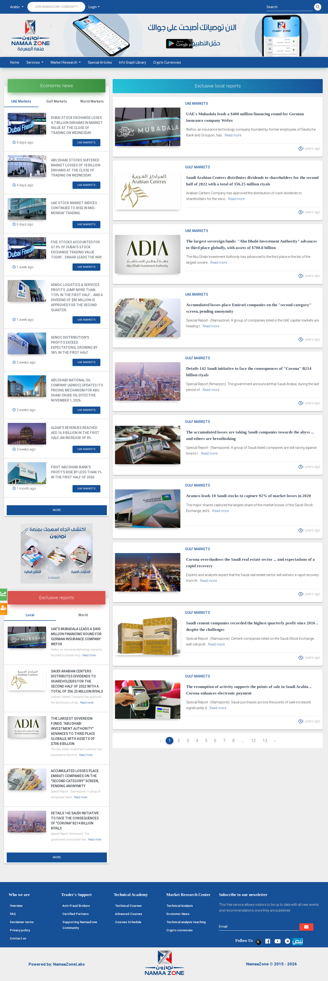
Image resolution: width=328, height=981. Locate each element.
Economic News (177, 914)
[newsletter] (306, 927)
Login (93, 7)
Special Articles (100, 62)
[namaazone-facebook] (268, 941)
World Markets (92, 101)
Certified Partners (75, 914)
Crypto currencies (179, 930)
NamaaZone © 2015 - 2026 (271, 964)
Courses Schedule (128, 922)
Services (33, 62)
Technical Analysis (179, 906)
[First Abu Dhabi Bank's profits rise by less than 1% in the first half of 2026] (27, 473)
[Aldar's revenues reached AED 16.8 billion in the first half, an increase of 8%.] (27, 434)
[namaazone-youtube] (277, 941)
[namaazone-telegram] (287, 941)
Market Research (64, 62)
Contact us (18, 938)
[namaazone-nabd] (297, 941)
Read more (89, 655)
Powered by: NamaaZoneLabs (57, 964)
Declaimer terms (22, 922)
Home (14, 62)
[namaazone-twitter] (258, 941)
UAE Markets (21, 101)
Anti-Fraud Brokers (76, 906)
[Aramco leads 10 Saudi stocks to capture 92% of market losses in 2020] (147, 508)
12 (253, 740)
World (83, 615)
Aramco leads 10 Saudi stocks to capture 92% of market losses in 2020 (248, 496)
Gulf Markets (56, 101)
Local (30, 615)
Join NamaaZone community (56, 6)
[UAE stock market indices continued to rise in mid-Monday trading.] (27, 209)
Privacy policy (20, 930)
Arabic (15, 7)
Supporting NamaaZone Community (79, 925)
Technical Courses (128, 906)
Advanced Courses (128, 914)
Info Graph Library (132, 62)
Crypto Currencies (167, 62)
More (57, 510)
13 (264, 740)
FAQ (13, 914)
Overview (16, 906)
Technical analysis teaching (186, 922)
